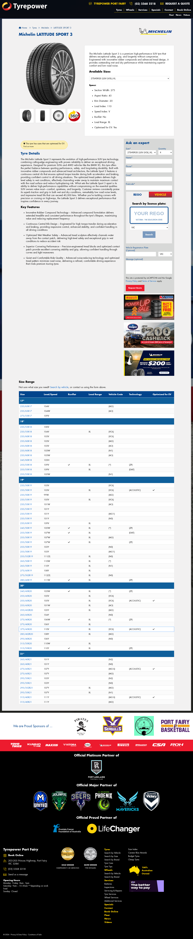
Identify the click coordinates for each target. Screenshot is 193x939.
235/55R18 (26, 427)
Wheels (130, 9)
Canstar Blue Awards (137, 852)
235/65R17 (26, 406)
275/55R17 (26, 415)
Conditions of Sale (35, 934)
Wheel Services (111, 897)
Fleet (171, 15)
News (178, 15)
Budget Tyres (133, 856)
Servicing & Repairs (113, 890)
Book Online (184, 9)
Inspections (109, 887)
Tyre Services (110, 894)
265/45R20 (26, 615)
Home (24, 27)
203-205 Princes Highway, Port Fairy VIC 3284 (27, 862)
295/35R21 (26, 678)
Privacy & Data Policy (19, 934)
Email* (129, 175)
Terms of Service (149, 281)
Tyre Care (108, 863)
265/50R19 (26, 561)
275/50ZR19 (26, 575)
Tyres (119, 9)
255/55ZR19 (26, 556)
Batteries (108, 883)
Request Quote (135, 288)
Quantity (162, 148)
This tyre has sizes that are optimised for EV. (44, 145)
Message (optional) (134, 259)
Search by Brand (111, 859)
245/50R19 (26, 528)
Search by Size (111, 856)
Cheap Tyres (133, 859)
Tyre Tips (108, 866)
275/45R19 (26, 570)
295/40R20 (26, 638)
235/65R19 (26, 523)
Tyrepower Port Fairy (109, 3)
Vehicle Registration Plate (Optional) (137, 249)
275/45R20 (26, 629)
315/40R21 (26, 697)
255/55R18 (26, 464)
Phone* (129, 166)
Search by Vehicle (112, 852)
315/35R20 (26, 643)
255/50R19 (26, 532)
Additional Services (113, 901)
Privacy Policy (131, 281)
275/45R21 (26, 669)
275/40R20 (26, 619)
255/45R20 (26, 596)
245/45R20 (26, 591)
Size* (128, 148)
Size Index (132, 849)
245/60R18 (26, 460)
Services (142, 9)
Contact (169, 9)
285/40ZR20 (26, 634)
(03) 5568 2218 (145, 3)
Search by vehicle (59, 387)
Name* (129, 157)
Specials (156, 9)
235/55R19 (26, 499)
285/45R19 (26, 580)
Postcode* (130, 184)
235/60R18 (26, 436)
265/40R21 (26, 659)
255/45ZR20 (26, 610)
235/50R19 (26, 485)
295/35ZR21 (26, 687)
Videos (186, 15)
